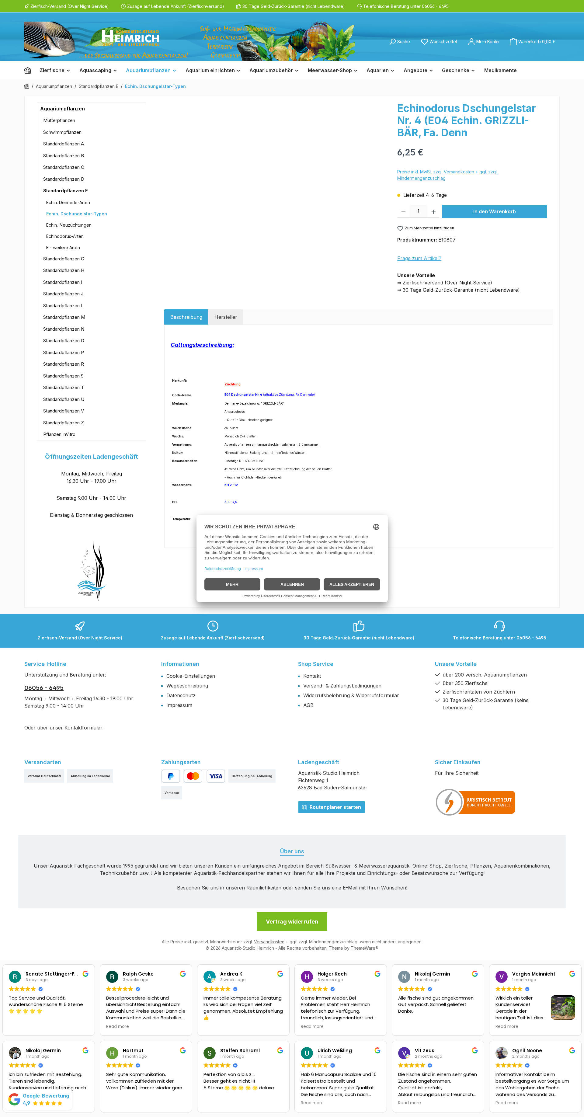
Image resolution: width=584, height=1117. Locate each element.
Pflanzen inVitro (59, 434)
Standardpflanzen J (63, 294)
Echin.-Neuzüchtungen (69, 225)
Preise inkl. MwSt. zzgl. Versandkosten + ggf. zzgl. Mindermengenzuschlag (447, 175)
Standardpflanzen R (63, 364)
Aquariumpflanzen (62, 109)
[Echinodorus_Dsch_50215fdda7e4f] (277, 167)
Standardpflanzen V (63, 411)
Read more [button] (117, 1026)
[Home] (29, 70)
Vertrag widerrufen (292, 921)
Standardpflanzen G (63, 259)
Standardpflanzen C (63, 167)
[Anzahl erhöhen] (433, 211)
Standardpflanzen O (63, 340)
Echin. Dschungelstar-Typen (76, 213)
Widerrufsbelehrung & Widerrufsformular (351, 695)
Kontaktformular (83, 728)
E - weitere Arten (63, 247)
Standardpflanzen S (63, 376)
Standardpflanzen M (64, 317)
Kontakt (312, 676)
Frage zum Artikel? (419, 258)
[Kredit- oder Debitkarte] (204, 776)
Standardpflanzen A (63, 144)
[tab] (186, 317)
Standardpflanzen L (63, 305)
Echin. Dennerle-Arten (68, 202)
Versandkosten (269, 941)
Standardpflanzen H (63, 270)
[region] (277, 167)
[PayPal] (170, 776)
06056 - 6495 (44, 687)
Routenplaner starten (334, 807)
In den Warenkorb (494, 211)
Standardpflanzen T (63, 387)
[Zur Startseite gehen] (189, 41)
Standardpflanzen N (63, 329)
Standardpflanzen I (62, 282)
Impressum (179, 705)
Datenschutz (181, 695)
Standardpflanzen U (63, 399)
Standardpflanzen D (63, 179)
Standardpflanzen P (63, 352)
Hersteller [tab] (225, 317)
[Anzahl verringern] (403, 211)
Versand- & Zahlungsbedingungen (342, 686)
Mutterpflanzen (59, 120)
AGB (308, 705)
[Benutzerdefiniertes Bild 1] (475, 802)
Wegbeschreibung (187, 686)
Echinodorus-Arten (65, 236)
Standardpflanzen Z (63, 423)
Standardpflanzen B (63, 155)
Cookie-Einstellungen (190, 676)
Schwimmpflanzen (62, 132)
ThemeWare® (364, 948)
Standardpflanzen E (65, 190)
